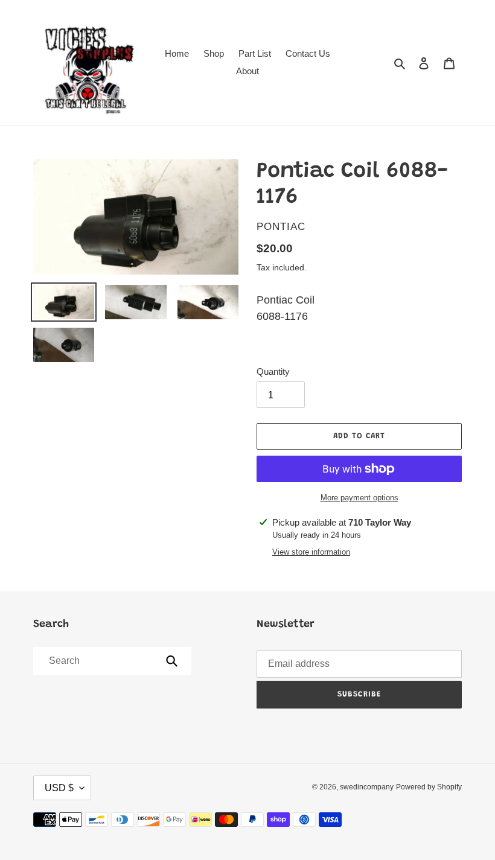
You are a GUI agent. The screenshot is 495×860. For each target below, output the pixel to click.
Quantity (273, 371)
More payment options (359, 497)
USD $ (59, 788)
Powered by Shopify (429, 787)
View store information (311, 551)
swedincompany (367, 787)
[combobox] (111, 661)
